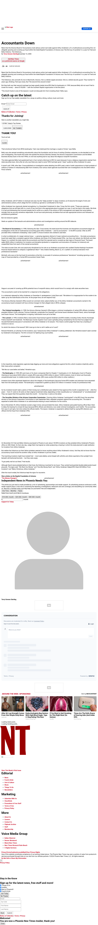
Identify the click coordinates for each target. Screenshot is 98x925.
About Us (7, 817)
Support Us (87, 28)
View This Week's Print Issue (11, 770)
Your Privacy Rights (33, 852)
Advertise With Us (10, 798)
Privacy (24, 112)
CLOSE (4, 143)
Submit (9, 913)
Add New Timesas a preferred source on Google (13, 60)
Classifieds (8, 801)
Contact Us (8, 822)
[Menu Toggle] (2, 29)
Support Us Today (7, 502)
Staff (6, 827)
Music (6, 785)
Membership (8, 829)
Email (3, 104)
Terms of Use (9, 806)
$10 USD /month (8, 497)
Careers (7, 819)
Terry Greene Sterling (11, 54)
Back (2, 913)
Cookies (13, 852)
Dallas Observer (9, 838)
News (6, 778)
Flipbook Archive (10, 824)
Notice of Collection (8, 112)
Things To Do (8, 787)
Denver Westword (10, 840)
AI (26, 852)
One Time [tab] (5, 491)
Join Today (4, 893)
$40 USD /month (34, 497)
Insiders (4, 887)
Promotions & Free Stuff (12, 803)
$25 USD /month (21, 497)
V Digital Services (10, 848)
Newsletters (8, 790)
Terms (18, 112)
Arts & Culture (9, 782)
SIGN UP (6, 109)
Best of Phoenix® (7, 889)
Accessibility (20, 852)
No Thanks (4, 896)
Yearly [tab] (20, 491)
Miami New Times (10, 843)
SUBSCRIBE (7, 128)
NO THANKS (17, 128)
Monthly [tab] (13, 491)
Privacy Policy (9, 808)
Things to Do (6, 885)
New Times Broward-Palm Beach (15, 845)
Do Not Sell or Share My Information (13, 858)
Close (2, 924)
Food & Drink (8, 780)
